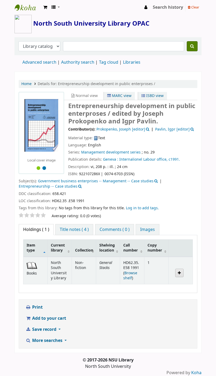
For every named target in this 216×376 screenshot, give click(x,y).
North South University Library (28, 7)
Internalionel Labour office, (143, 159)
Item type (31, 248)
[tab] (74, 229)
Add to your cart (48, 318)
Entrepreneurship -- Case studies (48, 186)
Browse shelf (130, 275)
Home (26, 84)
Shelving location (107, 248)
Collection (84, 250)
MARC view (121, 96)
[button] (45, 7)
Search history (168, 7)
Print (37, 307)
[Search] (192, 46)
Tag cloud (108, 62)
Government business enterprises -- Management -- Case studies (96, 181)
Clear (194, 7)
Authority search (77, 62)
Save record (44, 329)
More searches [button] (47, 340)
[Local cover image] (41, 125)
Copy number (155, 248)
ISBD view (154, 96)
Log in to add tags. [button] (142, 208)
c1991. (174, 159)
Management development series (111, 152)
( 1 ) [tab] (36, 229)
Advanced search (39, 62)
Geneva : (110, 159)
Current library (58, 248)
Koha (196, 373)
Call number (130, 248)
